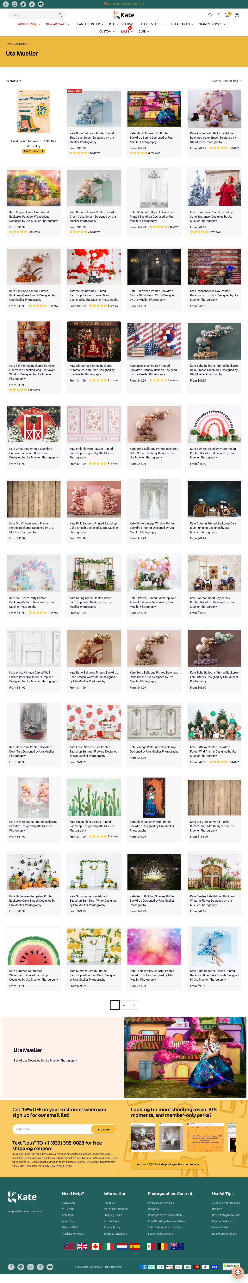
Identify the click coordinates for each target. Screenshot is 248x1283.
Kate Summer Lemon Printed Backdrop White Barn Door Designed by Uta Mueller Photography (93, 975)
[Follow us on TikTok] (23, 4)
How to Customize (223, 1221)
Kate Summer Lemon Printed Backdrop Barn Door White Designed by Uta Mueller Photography (93, 901)
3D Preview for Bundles (226, 1202)
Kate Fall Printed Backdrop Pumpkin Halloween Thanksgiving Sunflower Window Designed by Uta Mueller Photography (32, 372)
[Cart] (227, 15)
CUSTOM (105, 31)
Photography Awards (161, 1202)
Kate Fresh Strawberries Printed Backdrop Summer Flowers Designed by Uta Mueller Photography (93, 751)
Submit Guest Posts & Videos (165, 1227)
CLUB (142, 31)
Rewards (153, 1208)
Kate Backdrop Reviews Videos (166, 1221)
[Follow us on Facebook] (6, 4)
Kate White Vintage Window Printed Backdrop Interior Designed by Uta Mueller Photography (152, 528)
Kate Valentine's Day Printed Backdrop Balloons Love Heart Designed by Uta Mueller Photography (94, 295)
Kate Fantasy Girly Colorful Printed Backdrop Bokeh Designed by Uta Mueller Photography (152, 975)
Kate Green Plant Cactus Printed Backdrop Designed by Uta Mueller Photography (92, 826)
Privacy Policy (112, 1227)
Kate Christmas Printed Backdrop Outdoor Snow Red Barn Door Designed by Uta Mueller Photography (33, 453)
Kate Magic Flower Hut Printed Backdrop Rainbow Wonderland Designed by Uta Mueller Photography (33, 216)
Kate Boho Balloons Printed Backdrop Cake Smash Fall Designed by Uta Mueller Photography (154, 677)
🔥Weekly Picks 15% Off (124, 4)
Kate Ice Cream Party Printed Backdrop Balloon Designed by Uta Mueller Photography (31, 602)
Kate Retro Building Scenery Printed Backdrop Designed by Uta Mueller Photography (152, 901)
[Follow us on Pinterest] (32, 4)
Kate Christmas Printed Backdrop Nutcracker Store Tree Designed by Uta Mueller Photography (92, 370)
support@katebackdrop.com (25, 1211)
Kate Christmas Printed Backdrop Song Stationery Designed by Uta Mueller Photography (211, 216)
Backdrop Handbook (224, 1233)
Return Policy (112, 1221)
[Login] (218, 15)
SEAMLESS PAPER (88, 24)
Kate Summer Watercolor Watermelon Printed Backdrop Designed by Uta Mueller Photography (33, 975)
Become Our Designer (161, 1233)
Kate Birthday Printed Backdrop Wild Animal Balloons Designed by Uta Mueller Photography (153, 602)
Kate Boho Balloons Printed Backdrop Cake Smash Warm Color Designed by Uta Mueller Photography (94, 677)
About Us (109, 1202)
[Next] (133, 1004)
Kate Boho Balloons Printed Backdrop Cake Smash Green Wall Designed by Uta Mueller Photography (214, 370)
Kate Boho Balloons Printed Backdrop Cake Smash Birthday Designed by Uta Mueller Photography (154, 453)
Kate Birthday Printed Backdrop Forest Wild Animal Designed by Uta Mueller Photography (213, 751)
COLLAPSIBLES (180, 24)
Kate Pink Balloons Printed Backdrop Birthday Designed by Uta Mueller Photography (33, 826)
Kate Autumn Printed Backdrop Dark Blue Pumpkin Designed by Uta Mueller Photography (213, 528)
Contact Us (68, 1202)
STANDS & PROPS (210, 24)
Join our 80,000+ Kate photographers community (167, 1164)
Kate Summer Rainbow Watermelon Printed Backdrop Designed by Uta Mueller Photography (213, 453)
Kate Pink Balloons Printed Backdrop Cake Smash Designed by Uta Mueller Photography (94, 528)
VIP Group (68, 1208)
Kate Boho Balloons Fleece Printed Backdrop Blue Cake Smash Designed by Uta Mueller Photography (214, 975)
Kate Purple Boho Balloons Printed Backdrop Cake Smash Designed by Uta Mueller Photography (213, 138)
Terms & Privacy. (64, 1166)
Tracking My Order (73, 1233)
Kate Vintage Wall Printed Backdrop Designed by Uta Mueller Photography (154, 749)
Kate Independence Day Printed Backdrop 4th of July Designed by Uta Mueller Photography (214, 295)
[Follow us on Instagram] (14, 4)
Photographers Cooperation (165, 1215)
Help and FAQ (70, 1227)
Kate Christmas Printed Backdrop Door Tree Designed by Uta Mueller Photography (31, 751)
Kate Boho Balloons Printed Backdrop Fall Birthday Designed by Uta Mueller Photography (214, 677)
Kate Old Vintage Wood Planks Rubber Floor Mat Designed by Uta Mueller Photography (212, 826)
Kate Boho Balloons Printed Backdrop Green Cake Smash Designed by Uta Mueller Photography (94, 216)
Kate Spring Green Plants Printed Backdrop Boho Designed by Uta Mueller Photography (90, 602)
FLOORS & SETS (150, 24)
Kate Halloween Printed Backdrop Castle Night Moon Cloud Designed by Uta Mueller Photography (152, 295)
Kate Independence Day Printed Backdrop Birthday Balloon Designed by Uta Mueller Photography (153, 370)
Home (9, 43)
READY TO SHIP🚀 (121, 24)
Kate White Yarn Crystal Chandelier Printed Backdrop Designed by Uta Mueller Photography (152, 216)
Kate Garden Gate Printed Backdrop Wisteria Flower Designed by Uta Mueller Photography (212, 901)
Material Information (116, 1208)
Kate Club (68, 1215)
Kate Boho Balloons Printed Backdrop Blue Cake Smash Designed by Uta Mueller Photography (94, 138)
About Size (68, 1221)
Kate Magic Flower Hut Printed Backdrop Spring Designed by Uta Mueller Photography (151, 138)
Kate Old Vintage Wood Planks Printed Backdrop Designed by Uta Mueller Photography (31, 528)
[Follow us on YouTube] (41, 4)
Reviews (217, 1208)
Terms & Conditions (115, 1233)
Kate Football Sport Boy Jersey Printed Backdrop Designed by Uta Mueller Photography (212, 602)
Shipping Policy (113, 1215)
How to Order (220, 1227)
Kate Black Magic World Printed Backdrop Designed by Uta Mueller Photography (152, 826)
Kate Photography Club (226, 1215)
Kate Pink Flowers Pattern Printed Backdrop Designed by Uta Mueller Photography (92, 453)
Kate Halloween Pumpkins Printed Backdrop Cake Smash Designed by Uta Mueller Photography (32, 901)
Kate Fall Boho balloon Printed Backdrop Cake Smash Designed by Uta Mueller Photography (32, 295)
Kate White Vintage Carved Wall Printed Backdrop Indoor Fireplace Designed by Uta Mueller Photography (33, 677)
